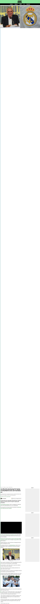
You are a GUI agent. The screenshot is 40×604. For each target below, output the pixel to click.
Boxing (21, 4)
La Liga (7, 487)
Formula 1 (16, 4)
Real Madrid (10, 487)
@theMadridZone (12, 545)
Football (11, 4)
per (2, 591)
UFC (24, 4)
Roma (15, 539)
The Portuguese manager (5, 504)
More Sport (28, 4)
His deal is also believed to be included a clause (8, 534)
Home (1, 487)
